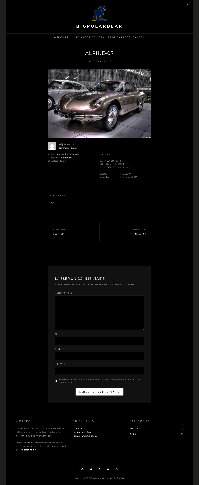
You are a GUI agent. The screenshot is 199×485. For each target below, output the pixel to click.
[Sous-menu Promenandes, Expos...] (145, 37)
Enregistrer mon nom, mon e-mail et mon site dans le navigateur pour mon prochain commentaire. (100, 381)
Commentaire (64, 292)
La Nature (61, 37)
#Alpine (63, 161)
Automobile (66, 157)
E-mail (59, 349)
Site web (60, 364)
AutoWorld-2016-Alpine (68, 154)
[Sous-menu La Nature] (70, 37)
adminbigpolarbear (68, 148)
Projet (133, 434)
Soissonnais (29, 449)
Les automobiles (88, 37)
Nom (59, 334)
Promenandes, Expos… (126, 37)
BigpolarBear (99, 26)
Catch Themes (117, 478)
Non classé (135, 428)
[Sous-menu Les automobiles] (103, 37)
